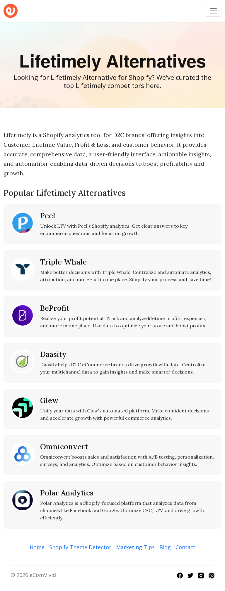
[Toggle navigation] (213, 11)
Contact (185, 547)
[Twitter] (190, 574)
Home (37, 547)
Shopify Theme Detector (80, 547)
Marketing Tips (135, 547)
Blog (165, 547)
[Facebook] (180, 574)
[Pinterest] (211, 574)
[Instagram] (201, 574)
